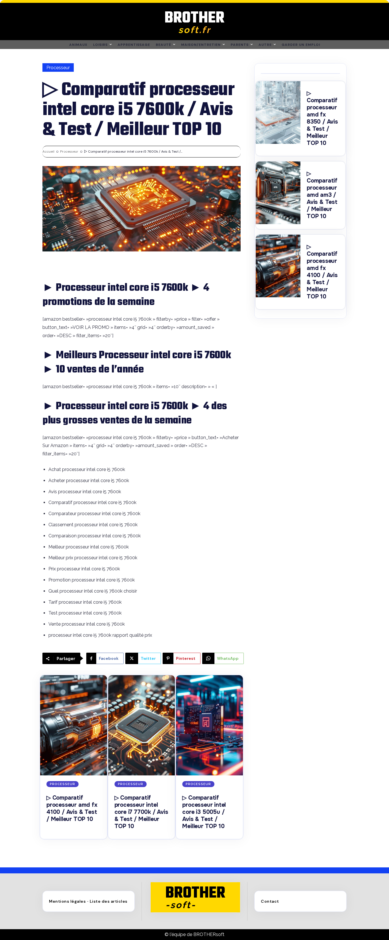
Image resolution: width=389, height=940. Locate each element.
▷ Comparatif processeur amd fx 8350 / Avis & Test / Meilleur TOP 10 (322, 118)
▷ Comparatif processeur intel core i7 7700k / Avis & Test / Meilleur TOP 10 (141, 812)
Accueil (48, 151)
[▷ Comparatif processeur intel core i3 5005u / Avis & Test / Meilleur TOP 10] (209, 725)
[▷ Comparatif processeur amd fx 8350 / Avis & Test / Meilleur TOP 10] (278, 112)
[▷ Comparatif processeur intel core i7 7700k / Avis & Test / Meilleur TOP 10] (141, 725)
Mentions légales (67, 901)
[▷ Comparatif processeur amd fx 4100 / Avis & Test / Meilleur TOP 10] (73, 725)
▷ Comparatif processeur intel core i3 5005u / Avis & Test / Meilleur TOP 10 (204, 812)
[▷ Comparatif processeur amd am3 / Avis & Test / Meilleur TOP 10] (278, 192)
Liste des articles (109, 901)
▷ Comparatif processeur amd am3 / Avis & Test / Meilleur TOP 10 (322, 195)
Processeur (58, 67)
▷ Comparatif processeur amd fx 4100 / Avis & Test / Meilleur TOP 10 (71, 808)
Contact (270, 901)
